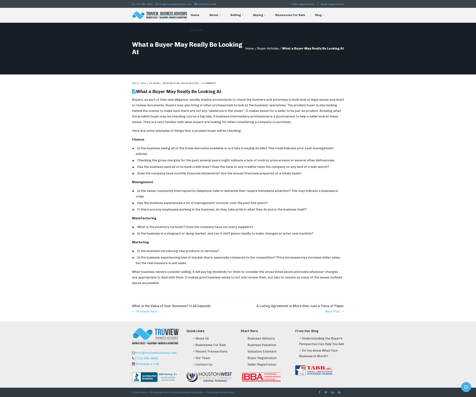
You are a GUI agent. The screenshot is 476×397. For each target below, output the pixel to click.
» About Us (201, 338)
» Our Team (201, 358)
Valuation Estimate (261, 351)
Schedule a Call (206, 4)
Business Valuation (261, 345)
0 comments (209, 83)
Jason (156, 83)
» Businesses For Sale (209, 345)
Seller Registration (302, 4)
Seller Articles (190, 83)
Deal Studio (228, 392)
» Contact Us (202, 364)
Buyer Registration (332, 4)
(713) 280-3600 (143, 4)
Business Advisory (261, 338)
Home (249, 48)
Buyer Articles (268, 48)
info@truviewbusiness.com (175, 4)
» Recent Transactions (210, 351)
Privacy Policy (139, 392)
